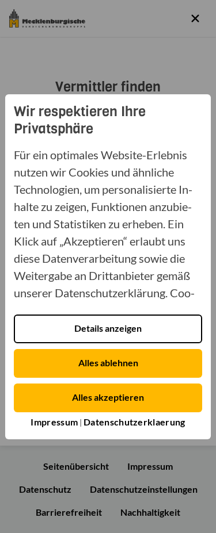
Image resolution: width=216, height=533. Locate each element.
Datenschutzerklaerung (134, 421)
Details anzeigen (108, 328)
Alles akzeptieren (108, 397)
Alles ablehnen (108, 362)
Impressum (54, 421)
